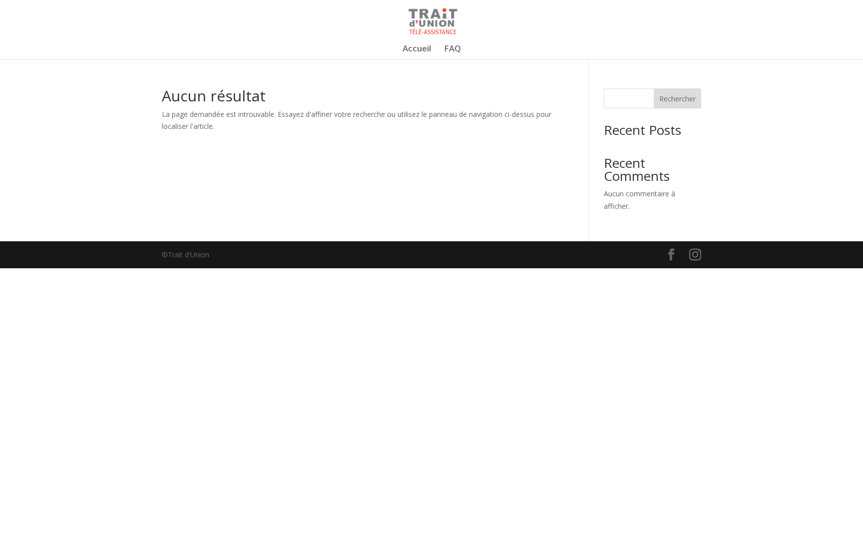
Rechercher (677, 98)
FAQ (452, 49)
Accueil (417, 49)
